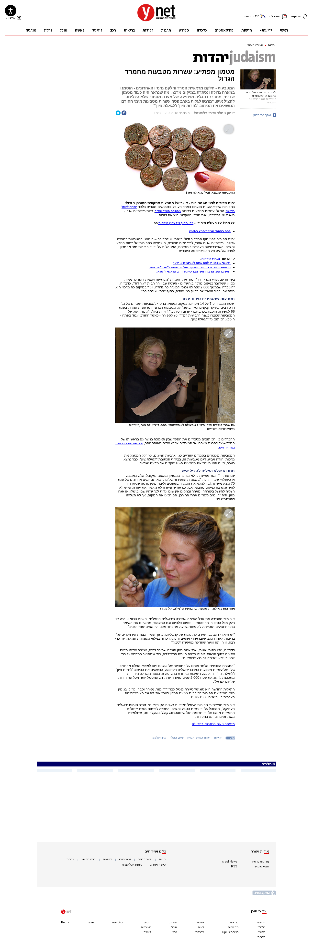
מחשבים (233, 927)
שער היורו (125, 859)
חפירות (218, 738)
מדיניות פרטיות (260, 861)
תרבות (261, 937)
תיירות (173, 922)
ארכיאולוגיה (159, 738)
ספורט (261, 932)
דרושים (107, 859)
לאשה (147, 932)
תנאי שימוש (262, 866)
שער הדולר (145, 859)
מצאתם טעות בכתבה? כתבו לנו (213, 724)
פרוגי (91, 922)
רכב (174, 932)
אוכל (174, 927)
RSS (234, 866)
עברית (70, 859)
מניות (162, 859)
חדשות (261, 922)
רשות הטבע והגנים (198, 738)
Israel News (229, 861)
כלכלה (261, 927)
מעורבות (146, 927)
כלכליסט (117, 922)
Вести (65, 922)
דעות (201, 927)
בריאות (234, 922)
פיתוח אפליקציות (132, 864)
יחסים (147, 922)
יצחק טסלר (177, 738)
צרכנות (199, 932)
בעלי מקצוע (88, 859)
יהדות (272, 45)
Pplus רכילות (230, 932)
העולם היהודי (255, 45)
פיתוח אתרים (158, 864)
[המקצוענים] (264, 894)
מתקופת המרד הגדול (168, 211)
